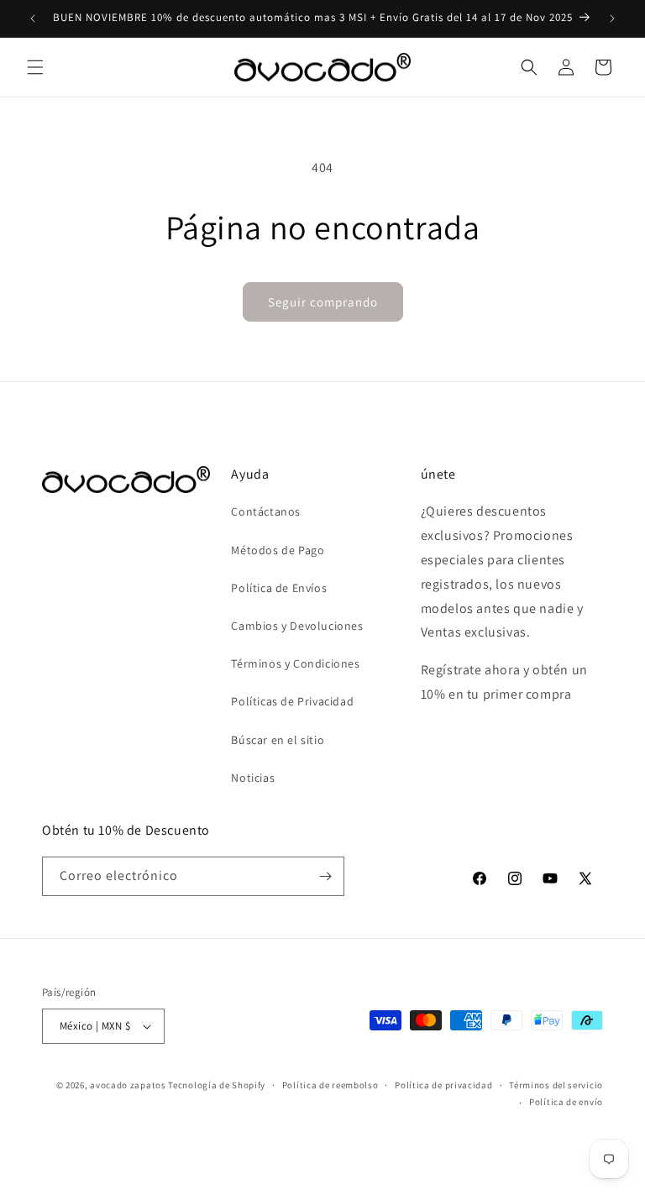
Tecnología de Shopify (216, 1085)
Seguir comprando (323, 302)
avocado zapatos (128, 1085)
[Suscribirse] (325, 876)
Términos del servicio (556, 1085)
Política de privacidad (443, 1085)
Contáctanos (266, 511)
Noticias (253, 777)
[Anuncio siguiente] (612, 18)
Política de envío (566, 1102)
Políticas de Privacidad (292, 701)
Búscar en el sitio (277, 739)
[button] (35, 67)
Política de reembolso (330, 1085)
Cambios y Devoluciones (297, 625)
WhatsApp (37, 1158)
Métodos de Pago (277, 550)
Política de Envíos (279, 587)
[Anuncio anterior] (32, 18)
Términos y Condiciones (295, 663)
